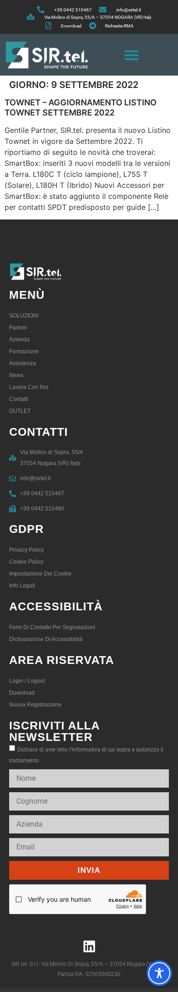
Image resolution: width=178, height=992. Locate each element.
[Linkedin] (89, 946)
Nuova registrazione (35, 705)
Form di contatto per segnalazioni (52, 627)
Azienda (19, 339)
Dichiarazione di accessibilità (46, 639)
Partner (18, 327)
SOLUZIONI (23, 315)
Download (22, 693)
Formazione (24, 351)
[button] (131, 54)
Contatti (18, 399)
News (16, 375)
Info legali (22, 585)
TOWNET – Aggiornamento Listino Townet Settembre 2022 (81, 107)
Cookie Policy (26, 562)
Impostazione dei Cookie (40, 573)
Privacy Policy (26, 550)
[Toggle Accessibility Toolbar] (159, 973)
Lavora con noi (28, 387)
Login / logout (27, 681)
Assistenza (22, 363)
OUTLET (20, 411)
